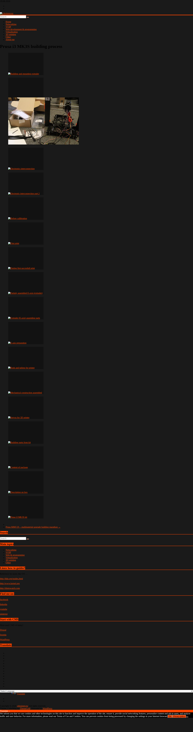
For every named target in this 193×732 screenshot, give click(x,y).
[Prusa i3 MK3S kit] (26, 507)
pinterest (3, 614)
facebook (4, 599)
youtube (3, 609)
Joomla (3, 635)
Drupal (3, 630)
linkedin (3, 604)
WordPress (5, 639)
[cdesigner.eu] (6, 13)
